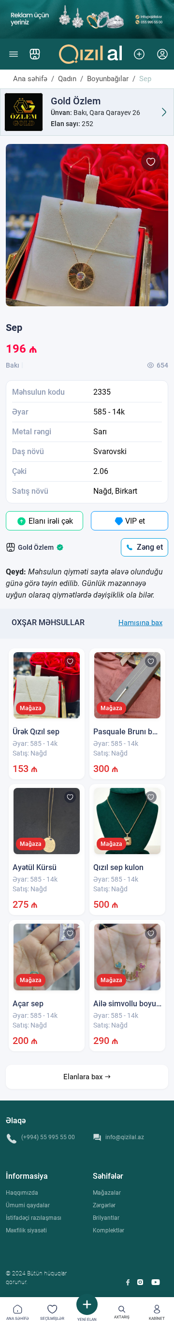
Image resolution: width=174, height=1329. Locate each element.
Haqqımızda (22, 1192)
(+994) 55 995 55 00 (48, 1137)
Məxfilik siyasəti (26, 1230)
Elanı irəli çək (50, 521)
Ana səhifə (30, 78)
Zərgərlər (104, 1205)
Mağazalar (107, 1192)
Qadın (67, 78)
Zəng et (150, 547)
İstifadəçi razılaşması (33, 1218)
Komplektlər (108, 1230)
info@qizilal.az (124, 1137)
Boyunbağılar (108, 78)
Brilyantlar (106, 1218)
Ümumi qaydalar (28, 1205)
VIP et (134, 521)
